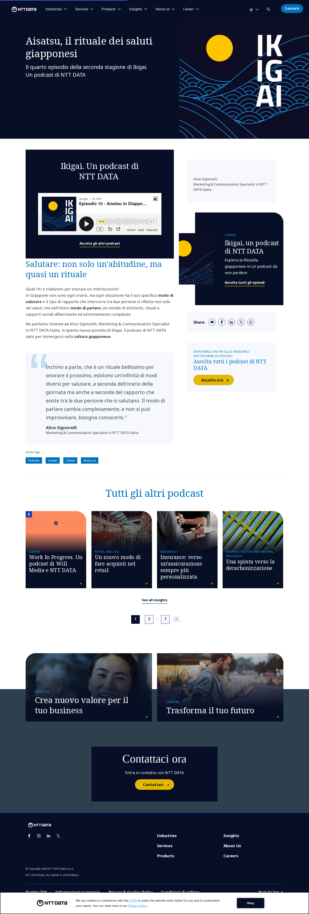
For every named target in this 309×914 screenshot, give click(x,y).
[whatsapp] (250, 322)
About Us (232, 845)
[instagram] (38, 835)
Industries (167, 835)
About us (89, 460)
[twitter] (241, 322)
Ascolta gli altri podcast (99, 243)
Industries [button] (53, 9)
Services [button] (81, 9)
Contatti (292, 8)
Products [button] (109, 9)
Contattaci (153, 784)
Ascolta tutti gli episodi (245, 282)
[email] (212, 322)
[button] (269, 8)
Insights (231, 835)
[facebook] (221, 322)
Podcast (34, 460)
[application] (154, 903)
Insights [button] (135, 9)
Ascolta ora (212, 379)
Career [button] (188, 9)
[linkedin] (231, 322)
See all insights (154, 600)
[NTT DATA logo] (19, 9)
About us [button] (163, 9)
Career (52, 460)
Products (165, 855)
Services (165, 845)
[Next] (176, 619)
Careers (230, 855)
